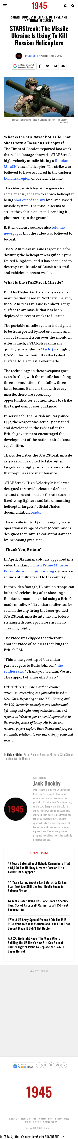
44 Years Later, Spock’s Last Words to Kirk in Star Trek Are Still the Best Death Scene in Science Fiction (37, 886)
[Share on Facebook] (39, 66)
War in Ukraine (22, 758)
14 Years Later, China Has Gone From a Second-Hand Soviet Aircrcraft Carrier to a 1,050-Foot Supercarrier (38, 905)
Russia (35, 754)
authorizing (44, 571)
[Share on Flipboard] (55, 66)
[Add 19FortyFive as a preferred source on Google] (23, 66)
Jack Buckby (34, 55)
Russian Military (49, 754)
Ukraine (8, 758)
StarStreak (66, 754)
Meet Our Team (29, 1118)
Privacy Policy (62, 1118)
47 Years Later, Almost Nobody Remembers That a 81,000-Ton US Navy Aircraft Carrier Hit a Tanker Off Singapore (39, 867)
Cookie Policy (50, 1121)
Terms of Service (32, 1121)
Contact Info (45, 1118)
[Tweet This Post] (47, 66)
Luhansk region (17, 178)
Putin (26, 754)
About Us (14, 1118)
